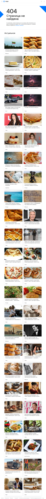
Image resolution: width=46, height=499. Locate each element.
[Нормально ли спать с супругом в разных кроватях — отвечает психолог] (33, 353)
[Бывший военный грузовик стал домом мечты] (13, 468)
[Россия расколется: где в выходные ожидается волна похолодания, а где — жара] (33, 180)
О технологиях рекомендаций (24, 498)
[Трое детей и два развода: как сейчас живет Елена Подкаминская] (33, 142)
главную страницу (19, 25)
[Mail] (4, 1)
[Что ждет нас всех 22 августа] (33, 84)
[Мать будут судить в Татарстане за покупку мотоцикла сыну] (13, 103)
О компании (7, 498)
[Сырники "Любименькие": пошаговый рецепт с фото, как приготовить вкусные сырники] (33, 161)
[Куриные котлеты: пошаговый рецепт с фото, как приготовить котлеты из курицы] (33, 295)
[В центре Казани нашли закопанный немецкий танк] (33, 372)
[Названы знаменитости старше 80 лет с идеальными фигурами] (33, 218)
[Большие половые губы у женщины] (13, 180)
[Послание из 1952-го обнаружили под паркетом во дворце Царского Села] (33, 199)
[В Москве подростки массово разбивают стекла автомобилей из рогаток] (13, 161)
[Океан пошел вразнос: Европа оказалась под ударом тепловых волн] (13, 199)
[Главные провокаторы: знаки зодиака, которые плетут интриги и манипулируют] (13, 487)
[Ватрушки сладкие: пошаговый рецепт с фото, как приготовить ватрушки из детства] (33, 276)
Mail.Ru (2, 498)
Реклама (11, 498)
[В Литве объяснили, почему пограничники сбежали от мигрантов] (13, 46)
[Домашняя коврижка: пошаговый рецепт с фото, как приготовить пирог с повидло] (13, 257)
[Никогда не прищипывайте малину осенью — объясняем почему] (13, 295)
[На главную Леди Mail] (6, 1)
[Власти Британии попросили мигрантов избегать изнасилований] (13, 333)
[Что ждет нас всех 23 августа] (33, 103)
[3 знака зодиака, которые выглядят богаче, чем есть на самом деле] (33, 429)
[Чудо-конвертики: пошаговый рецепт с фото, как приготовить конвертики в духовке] (33, 46)
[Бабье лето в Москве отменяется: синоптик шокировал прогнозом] (33, 238)
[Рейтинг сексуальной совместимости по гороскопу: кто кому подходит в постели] (13, 314)
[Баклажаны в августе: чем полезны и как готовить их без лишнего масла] (33, 449)
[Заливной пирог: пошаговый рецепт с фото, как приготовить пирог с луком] (33, 122)
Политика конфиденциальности (35, 498)
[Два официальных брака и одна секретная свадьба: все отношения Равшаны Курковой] (13, 122)
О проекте (16, 498)
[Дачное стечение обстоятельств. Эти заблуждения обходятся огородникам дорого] (33, 468)
